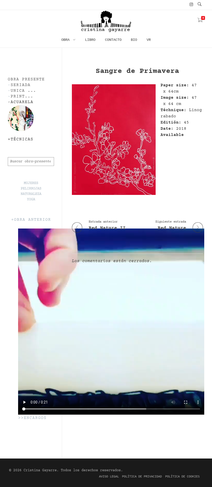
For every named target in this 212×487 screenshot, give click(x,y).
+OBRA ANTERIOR (31, 220)
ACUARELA (22, 102)
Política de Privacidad (142, 476)
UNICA (18, 91)
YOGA (31, 199)
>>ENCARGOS (32, 418)
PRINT (18, 96)
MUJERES (31, 183)
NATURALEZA (31, 194)
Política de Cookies (182, 476)
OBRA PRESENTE (26, 79)
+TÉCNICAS (20, 139)
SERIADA (21, 85)
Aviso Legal (109, 476)
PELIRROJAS (31, 189)
